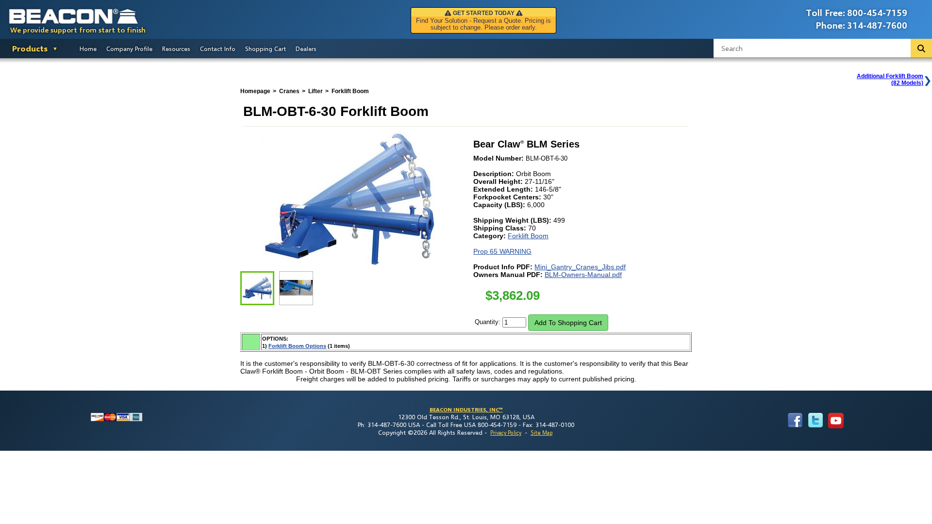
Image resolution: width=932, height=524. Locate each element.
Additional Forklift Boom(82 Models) (890, 79)
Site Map (541, 432)
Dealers (306, 48)
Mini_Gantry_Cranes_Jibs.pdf (580, 267)
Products (30, 48)
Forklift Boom (528, 236)
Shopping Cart (265, 48)
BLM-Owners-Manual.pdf (583, 274)
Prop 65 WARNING (502, 251)
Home (88, 48)
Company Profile (129, 48)
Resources (176, 48)
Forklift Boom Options (297, 346)
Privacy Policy (505, 432)
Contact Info (217, 48)
